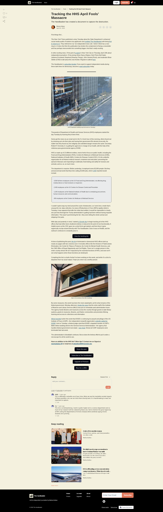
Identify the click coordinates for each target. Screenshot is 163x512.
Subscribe (125, 2)
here (94, 59)
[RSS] (104, 501)
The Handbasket (55, 9)
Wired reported (56, 319)
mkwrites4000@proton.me (82, 344)
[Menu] (135, 2)
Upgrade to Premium (81, 361)
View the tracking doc (81, 236)
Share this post (81, 349)
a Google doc (82, 221)
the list (74, 241)
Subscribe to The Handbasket (81, 355)
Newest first (104, 377)
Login (116, 2)
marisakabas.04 (56, 344)
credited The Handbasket (93, 41)
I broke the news (82, 305)
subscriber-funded (70, 64)
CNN (94, 171)
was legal (82, 328)
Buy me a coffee (81, 368)
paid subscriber (85, 66)
